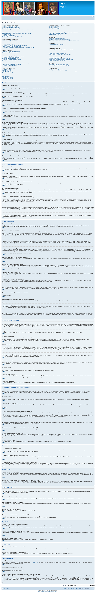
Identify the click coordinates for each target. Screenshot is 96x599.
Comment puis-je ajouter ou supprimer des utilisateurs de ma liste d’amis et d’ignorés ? (64, 45)
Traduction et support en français (44, 591)
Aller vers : (65, 585)
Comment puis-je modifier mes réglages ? (9, 40)
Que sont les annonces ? (6, 75)
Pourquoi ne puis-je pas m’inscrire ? (8, 35)
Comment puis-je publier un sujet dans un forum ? (11, 51)
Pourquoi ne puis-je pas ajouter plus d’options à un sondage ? (13, 56)
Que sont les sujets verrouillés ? (8, 77)
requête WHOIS (14, 577)
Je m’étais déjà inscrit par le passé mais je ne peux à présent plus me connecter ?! (17, 33)
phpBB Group (35, 562)
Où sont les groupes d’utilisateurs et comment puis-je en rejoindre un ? (61, 29)
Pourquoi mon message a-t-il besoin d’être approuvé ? (12, 64)
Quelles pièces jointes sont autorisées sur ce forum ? (58, 64)
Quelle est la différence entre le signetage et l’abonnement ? (59, 58)
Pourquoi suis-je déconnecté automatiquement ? (11, 28)
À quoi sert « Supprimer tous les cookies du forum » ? (12, 36)
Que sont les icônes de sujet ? (7, 78)
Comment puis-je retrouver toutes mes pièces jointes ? (59, 65)
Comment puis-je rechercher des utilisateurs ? (57, 53)
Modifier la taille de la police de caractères (93, 16)
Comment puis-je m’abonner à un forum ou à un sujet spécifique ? (61, 59)
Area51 (78, 569)
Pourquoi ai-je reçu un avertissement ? (9, 60)
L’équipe (64, 588)
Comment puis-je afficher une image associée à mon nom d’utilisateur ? (15, 45)
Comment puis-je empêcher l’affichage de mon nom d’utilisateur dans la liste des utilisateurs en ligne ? (20, 29)
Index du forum (7, 16)
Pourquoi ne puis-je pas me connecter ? (9, 26)
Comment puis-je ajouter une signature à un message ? (12, 53)
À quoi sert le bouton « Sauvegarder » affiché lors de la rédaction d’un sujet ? (16, 63)
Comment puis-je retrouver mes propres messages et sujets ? (60, 54)
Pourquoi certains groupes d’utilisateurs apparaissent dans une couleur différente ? (64, 32)
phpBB (44, 590)
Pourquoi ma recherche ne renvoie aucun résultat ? (58, 50)
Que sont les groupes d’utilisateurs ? (55, 28)
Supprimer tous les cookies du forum (73, 588)
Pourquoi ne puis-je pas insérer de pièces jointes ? (11, 59)
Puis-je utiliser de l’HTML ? (7, 70)
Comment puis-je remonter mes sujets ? (9, 65)
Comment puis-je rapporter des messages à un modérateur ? (13, 61)
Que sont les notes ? (6, 76)
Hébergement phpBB (54, 591)
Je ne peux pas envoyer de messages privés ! (57, 38)
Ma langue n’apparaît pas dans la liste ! (9, 44)
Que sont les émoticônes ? (7, 71)
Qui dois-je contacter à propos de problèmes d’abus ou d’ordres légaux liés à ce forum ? (65, 71)
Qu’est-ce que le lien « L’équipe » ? (55, 34)
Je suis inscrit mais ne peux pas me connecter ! (11, 32)
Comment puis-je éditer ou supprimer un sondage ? (11, 57)
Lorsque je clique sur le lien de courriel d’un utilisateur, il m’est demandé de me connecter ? (18, 47)
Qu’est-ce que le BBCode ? (7, 69)
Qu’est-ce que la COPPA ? (7, 34)
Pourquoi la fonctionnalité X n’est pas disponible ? (58, 70)
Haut (4, 89)
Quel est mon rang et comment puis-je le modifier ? (11, 46)
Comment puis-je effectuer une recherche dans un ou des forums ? (61, 49)
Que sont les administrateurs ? (54, 26)
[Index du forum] (31, 8)
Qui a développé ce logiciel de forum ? (56, 69)
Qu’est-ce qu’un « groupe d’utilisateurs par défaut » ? (58, 33)
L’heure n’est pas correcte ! (7, 41)
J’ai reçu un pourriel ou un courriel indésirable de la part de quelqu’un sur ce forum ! (64, 40)
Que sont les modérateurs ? (54, 27)
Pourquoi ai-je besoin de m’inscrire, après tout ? (11, 27)
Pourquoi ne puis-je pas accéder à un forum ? (10, 58)
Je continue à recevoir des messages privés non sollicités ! (59, 39)
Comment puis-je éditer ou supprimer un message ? (11, 52)
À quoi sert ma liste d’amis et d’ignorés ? (56, 44)
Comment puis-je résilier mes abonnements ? (57, 60)
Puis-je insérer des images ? (7, 72)
